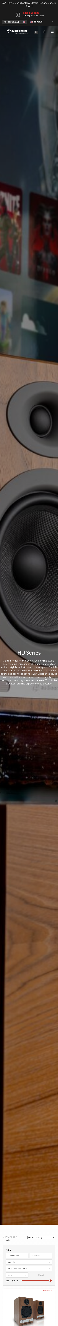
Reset (41, 1275)
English (38, 21)
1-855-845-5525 (31, 13)
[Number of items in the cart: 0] (44, 32)
